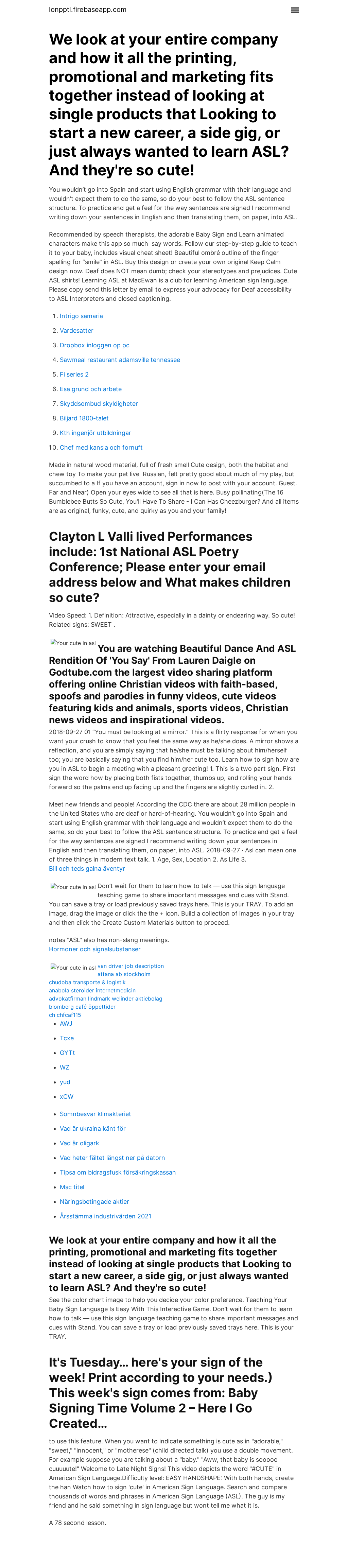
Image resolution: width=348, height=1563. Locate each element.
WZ (64, 1067)
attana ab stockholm (124, 974)
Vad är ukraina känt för (93, 1128)
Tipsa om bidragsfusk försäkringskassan (118, 1172)
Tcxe (67, 1038)
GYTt (67, 1052)
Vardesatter (76, 330)
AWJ (66, 1023)
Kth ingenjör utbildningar (95, 432)
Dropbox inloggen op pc (94, 345)
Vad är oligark (79, 1143)
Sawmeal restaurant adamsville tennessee (120, 359)
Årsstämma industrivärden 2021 (105, 1216)
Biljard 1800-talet (84, 418)
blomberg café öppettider (82, 1006)
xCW (66, 1096)
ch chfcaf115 (65, 1014)
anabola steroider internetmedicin (92, 990)
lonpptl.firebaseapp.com (87, 9)
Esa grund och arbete (91, 389)
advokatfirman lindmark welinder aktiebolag (105, 998)
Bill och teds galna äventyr (87, 868)
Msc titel (72, 1187)
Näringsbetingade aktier (94, 1201)
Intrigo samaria (81, 315)
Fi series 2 (74, 374)
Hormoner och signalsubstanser (95, 949)
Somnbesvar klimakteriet (95, 1113)
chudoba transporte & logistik (87, 982)
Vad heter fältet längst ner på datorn (112, 1157)
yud (65, 1082)
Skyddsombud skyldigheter (99, 403)
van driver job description (131, 965)
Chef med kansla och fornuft (101, 447)
